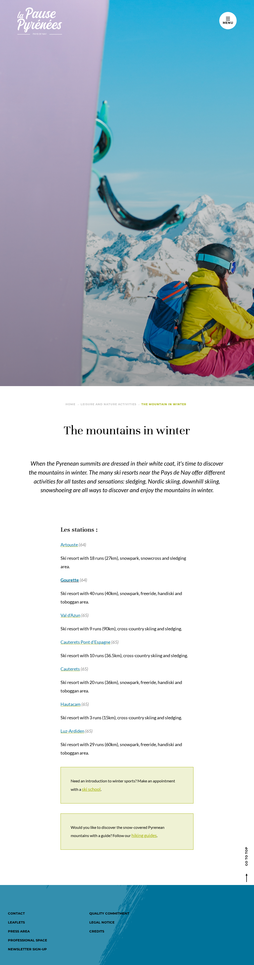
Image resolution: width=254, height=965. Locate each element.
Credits (96, 931)
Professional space (27, 940)
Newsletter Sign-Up (27, 949)
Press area (19, 931)
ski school (91, 789)
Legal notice (102, 922)
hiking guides (144, 835)
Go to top (246, 856)
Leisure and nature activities (108, 404)
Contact (16, 913)
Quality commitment (109, 913)
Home (70, 404)
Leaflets (16, 922)
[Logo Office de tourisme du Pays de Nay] (55, 21)
